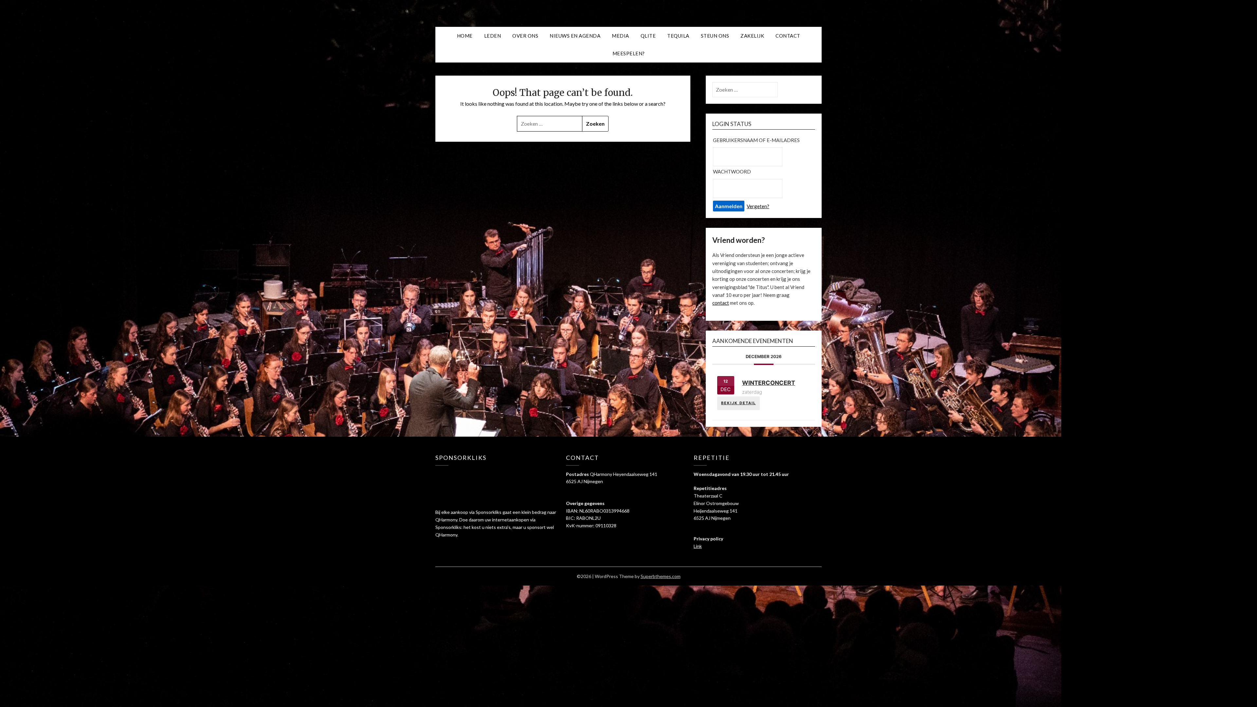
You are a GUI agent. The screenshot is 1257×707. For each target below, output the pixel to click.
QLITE (648, 36)
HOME (465, 36)
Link (698, 546)
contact (720, 303)
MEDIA (620, 36)
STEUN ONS (715, 36)
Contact (787, 36)
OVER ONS (525, 36)
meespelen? (628, 53)
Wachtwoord (732, 171)
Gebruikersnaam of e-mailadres (756, 140)
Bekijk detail (738, 403)
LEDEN (492, 36)
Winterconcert (768, 382)
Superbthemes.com (661, 576)
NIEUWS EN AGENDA (575, 36)
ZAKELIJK (752, 36)
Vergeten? (758, 206)
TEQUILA (678, 36)
